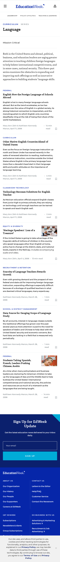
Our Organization (11, 486)
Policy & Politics (28, 15)
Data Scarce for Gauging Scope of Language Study (27, 315)
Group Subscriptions (12, 531)
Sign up (30, 456)
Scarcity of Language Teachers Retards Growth (24, 273)
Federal (7, 90)
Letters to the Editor (41, 486)
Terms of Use (30, 555)
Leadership (12, 15)
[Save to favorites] (56, 129)
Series (25, 24)
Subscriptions (9, 520)
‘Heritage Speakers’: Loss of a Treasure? (19, 232)
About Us (8, 481)
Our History (8, 491)
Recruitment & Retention (17, 268)
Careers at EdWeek (12, 507)
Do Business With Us (43, 515)
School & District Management (20, 309)
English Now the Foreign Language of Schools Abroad (28, 96)
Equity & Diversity (13, 226)
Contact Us (38, 481)
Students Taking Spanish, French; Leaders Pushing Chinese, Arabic (17, 363)
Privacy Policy (29, 547)
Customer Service (40, 496)
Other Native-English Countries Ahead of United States (25, 143)
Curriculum (10, 24)
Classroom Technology (16, 188)
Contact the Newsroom (42, 502)
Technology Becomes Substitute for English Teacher (26, 193)
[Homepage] (30, 6)
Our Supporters (10, 502)
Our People (8, 496)
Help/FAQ (36, 491)
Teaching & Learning (48, 15)
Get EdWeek (9, 515)
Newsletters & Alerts (12, 526)
